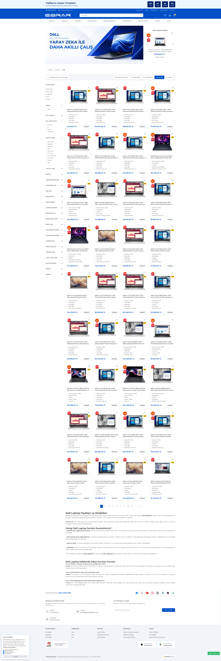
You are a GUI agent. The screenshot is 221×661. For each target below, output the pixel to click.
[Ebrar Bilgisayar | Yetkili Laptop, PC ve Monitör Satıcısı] (58, 15)
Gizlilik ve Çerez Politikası (9, 647)
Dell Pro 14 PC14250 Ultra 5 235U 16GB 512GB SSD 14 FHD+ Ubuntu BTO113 (105, 111)
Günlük (50, 125)
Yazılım (169, 21)
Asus (72, 632)
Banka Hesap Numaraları (130, 632)
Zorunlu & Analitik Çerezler (11, 649)
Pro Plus (50, 153)
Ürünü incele (159, 57)
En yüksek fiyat (147, 77)
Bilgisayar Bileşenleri (109, 21)
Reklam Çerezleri (9, 651)
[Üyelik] (170, 15)
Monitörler (78, 21)
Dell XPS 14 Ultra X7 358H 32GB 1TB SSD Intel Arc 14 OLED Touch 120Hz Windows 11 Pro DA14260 (134, 390)
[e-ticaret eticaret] (169, 656)
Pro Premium (52, 155)
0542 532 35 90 (51, 10)
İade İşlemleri (101, 637)
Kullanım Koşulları (128, 635)
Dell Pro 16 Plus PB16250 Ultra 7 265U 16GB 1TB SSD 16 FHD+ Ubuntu (162, 389)
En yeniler (169, 77)
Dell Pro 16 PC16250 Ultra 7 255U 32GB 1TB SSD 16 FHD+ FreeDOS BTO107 (161, 436)
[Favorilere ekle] (172, 33)
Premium (50, 132)
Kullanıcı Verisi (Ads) (9, 652)
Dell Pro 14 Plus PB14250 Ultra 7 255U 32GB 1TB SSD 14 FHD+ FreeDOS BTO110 (77, 483)
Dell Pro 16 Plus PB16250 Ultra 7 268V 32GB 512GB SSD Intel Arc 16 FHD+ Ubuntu (133, 343)
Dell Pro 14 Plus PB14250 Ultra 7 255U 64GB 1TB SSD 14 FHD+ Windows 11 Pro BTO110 (133, 483)
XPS (48, 97)
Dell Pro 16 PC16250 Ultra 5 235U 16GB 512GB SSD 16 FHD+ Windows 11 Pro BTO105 (106, 157)
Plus (49, 149)
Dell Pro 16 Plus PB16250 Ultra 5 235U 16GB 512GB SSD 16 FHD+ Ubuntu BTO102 (106, 436)
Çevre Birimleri (92, 21)
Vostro (49, 99)
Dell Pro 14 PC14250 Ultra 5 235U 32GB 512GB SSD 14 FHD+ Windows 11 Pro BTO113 (134, 204)
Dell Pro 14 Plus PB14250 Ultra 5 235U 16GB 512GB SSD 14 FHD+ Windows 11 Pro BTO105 (105, 250)
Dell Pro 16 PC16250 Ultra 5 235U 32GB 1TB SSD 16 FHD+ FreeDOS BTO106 (105, 483)
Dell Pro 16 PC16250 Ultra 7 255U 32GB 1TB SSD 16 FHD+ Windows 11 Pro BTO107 (162, 204)
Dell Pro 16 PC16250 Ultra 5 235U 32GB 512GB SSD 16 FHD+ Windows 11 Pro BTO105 (106, 390)
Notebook (52, 21)
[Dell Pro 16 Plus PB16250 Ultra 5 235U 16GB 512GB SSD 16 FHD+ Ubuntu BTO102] (106, 422)
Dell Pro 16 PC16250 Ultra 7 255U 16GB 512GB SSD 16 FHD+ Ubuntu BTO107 (133, 436)
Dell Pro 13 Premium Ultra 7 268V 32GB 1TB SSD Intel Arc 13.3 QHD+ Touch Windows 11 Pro (77, 204)
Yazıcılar (157, 21)
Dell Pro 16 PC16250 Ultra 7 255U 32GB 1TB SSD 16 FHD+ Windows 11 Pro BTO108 (162, 297)
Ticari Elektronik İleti (129, 637)
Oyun (49, 129)
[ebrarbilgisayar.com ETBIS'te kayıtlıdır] (49, 644)
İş (48, 127)
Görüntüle (168, 610)
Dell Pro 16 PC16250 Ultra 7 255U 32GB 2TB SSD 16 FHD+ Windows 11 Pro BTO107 (106, 343)
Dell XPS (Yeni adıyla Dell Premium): (78, 530)
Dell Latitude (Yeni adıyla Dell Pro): (78, 537)
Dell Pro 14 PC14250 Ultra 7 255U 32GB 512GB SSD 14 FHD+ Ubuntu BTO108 (105, 297)
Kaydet (15, 656)
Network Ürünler (143, 21)
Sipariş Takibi (101, 632)
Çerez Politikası (153, 632)
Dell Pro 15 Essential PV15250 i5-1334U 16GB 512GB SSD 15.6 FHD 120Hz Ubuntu (161, 483)
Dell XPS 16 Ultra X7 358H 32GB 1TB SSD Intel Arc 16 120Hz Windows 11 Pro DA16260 (78, 390)
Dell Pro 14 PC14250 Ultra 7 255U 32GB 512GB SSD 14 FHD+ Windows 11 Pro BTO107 (134, 297)
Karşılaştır (86, 126)
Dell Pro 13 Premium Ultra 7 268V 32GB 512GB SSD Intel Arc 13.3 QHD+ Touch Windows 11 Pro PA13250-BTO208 (160, 51)
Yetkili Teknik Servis (103, 635)
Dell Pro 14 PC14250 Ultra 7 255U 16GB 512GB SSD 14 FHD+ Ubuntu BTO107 (133, 250)
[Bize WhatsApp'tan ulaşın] (48, 619)
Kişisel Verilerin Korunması (157, 637)
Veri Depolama (127, 21)
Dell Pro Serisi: (71, 543)
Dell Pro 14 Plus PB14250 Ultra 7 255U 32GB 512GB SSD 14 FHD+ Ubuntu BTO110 (77, 297)
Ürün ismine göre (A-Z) (121, 77)
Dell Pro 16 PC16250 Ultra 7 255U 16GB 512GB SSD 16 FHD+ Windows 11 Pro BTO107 (134, 157)
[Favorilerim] (165, 15)
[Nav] (147, 44)
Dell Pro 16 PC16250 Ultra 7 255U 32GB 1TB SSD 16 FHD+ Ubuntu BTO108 (161, 250)
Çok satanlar (159, 77)
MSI (72, 637)
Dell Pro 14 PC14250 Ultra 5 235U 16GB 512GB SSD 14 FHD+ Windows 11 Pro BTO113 (78, 343)
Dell (49, 109)
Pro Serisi (49, 92)
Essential (50, 144)
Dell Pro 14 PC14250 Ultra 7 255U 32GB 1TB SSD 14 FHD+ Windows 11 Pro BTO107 (78, 157)
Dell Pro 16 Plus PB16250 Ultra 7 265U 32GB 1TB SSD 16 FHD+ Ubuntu (106, 203)
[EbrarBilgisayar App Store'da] (147, 644)
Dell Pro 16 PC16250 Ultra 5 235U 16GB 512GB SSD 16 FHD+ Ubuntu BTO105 (77, 111)
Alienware (50, 89)
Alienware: (70, 547)
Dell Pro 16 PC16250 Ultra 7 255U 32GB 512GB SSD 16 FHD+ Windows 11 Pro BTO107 (162, 111)
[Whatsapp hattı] (214, 653)
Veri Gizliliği (152, 635)
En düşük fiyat (135, 77)
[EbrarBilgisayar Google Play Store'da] (166, 644)
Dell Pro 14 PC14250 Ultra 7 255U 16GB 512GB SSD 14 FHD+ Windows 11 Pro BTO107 (78, 436)
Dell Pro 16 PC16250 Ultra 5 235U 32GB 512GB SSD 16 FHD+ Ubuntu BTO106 (133, 111)
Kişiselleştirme (8, 653)
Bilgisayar (64, 21)
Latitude (49, 94)
